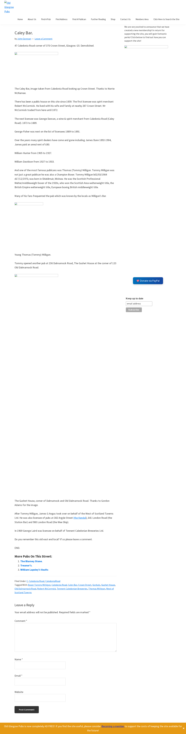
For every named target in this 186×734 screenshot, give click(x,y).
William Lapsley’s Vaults (34, 569)
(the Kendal (79, 517)
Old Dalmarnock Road (25, 588)
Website (19, 692)
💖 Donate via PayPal (148, 280)
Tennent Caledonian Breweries (72, 588)
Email (18, 675)
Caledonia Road (36, 581)
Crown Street (84, 584)
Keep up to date (134, 298)
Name (19, 659)
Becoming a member (113, 726)
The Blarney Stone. (31, 561)
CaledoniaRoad (52, 581)
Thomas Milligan (96, 588)
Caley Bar (72, 584)
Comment (21, 620)
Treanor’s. (26, 565)
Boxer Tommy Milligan (39, 584)
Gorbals (96, 584)
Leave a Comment (43, 38)
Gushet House (108, 584)
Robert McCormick (46, 588)
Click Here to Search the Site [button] (166, 19)
